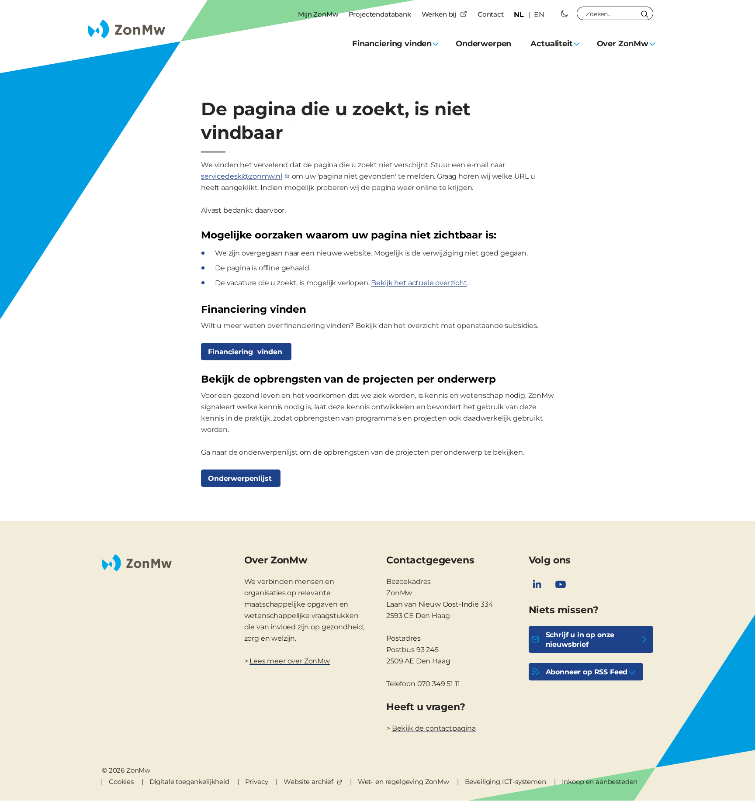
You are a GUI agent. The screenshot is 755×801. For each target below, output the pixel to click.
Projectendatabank (380, 14)
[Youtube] (560, 584)
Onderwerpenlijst (241, 478)
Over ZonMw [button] (622, 43)
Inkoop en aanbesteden (600, 781)
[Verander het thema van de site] (564, 13)
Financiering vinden (246, 352)
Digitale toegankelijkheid (189, 781)
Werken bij (439, 14)
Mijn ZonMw (318, 14)
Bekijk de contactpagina (434, 728)
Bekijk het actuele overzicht (419, 283)
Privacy (256, 781)
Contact (491, 14)
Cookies (121, 781)
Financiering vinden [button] (392, 43)
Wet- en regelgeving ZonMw (403, 781)
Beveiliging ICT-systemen (505, 781)
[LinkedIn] (537, 584)
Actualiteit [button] (551, 43)
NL (519, 14)
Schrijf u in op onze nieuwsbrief (580, 640)
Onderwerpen (483, 43)
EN (539, 14)
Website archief (308, 781)
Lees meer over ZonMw (289, 661)
